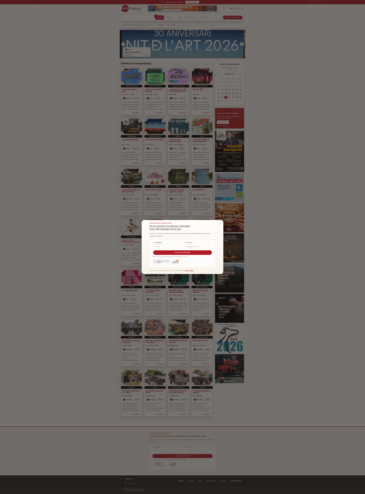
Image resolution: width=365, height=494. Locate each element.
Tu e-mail (188, 243)
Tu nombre (157, 243)
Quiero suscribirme (182, 253)
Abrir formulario (189, 270)
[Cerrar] (219, 224)
